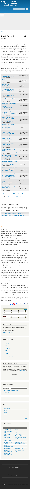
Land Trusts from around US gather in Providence (12, 213)
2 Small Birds (4, 94)
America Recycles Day (8, 408)
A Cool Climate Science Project (8, 98)
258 (21, 196)
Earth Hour (6, 414)
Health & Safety (17, 442)
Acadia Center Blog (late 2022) (8, 432)
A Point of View (7, 343)
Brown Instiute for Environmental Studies (8, 451)
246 (14, 219)
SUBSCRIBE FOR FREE (8, 332)
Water (21, 446)
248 (22, 219)
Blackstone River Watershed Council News (8, 446)
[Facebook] (10, 303)
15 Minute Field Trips (7, 429)
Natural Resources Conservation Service (11, 390)
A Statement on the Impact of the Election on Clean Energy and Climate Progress (8, 118)
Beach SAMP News (7, 440)
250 (14, 193)
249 (27, 219)
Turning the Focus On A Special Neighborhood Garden (8, 186)
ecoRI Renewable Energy (7, 139)
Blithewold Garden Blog (8, 448)
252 (22, 193)
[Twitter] (12, 303)
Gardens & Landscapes (19, 448)
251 (18, 193)
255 (8, 196)
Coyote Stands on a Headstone (8, 89)
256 (13, 196)
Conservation (17, 446)
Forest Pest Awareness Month (9, 415)
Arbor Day (5, 410)
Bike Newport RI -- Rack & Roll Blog (9, 113)
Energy (16, 432)
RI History (7, 353)
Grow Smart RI (5, 85)
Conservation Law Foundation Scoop (9, 182)
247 (18, 219)
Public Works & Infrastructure (19, 435)
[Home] (10, 3)
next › (27, 196)
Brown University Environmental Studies (8, 454)
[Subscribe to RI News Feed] (1, 226)
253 (27, 193)
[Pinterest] (14, 303)
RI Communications (9, 346)
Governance (20, 437)
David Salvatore (5, 84)
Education (16, 429)
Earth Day (5, 412)
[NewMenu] (2, 16)
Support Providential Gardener (10, 357)
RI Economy (7, 348)
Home (2, 31)
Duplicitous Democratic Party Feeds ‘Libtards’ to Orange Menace (9, 156)
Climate (16, 450)
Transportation (22, 443)
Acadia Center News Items (7, 107)
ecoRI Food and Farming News (8, 145)
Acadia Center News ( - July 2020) (8, 435)
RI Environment (8, 350)
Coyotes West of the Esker (7, 74)
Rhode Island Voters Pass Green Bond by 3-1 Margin (9, 125)
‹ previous (8, 193)
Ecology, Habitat (21, 450)
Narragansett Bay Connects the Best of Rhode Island (13, 215)
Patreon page (22, 370)
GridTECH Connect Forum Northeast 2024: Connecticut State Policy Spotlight (9, 105)
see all (26, 418)
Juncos (3, 79)
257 (17, 196)
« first (3, 193)
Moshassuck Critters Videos (8, 76)
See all (25, 456)
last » (16, 199)
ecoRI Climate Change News (8, 133)
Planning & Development (20, 438)
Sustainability (22, 435)
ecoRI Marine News (6, 127)
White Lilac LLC (6, 392)
